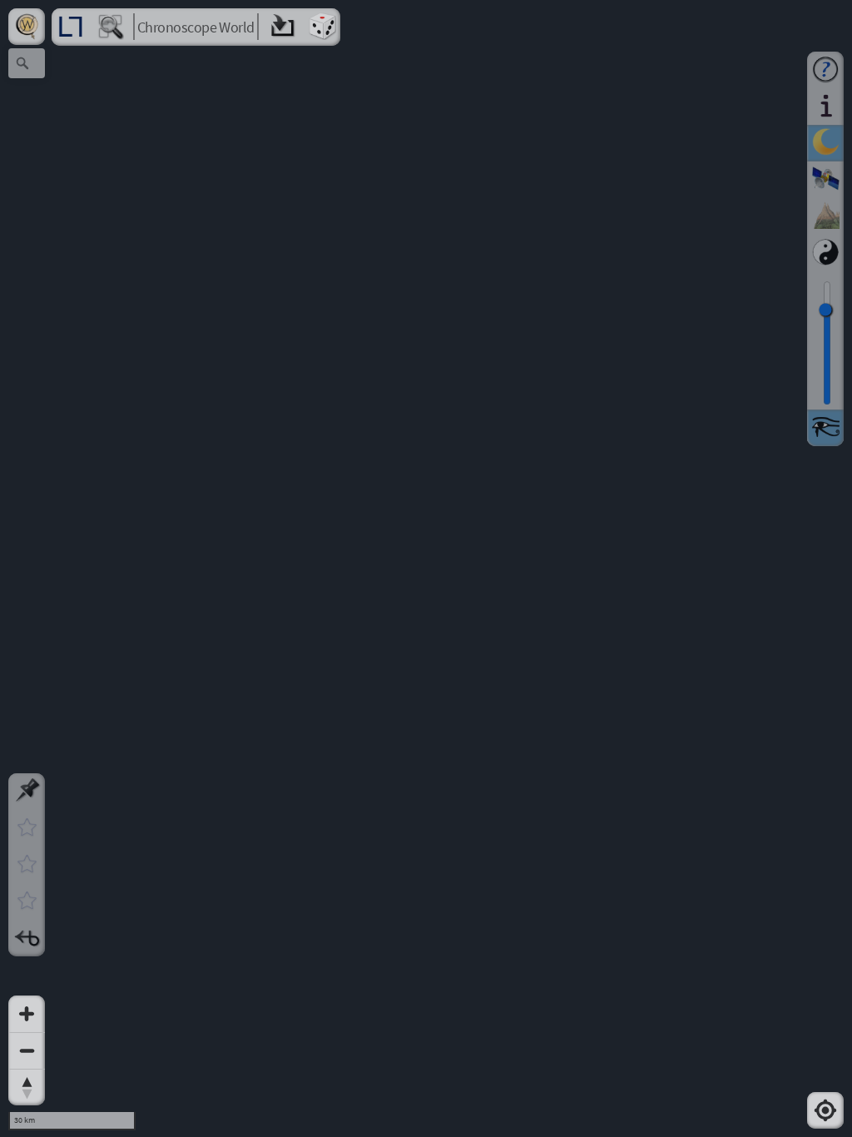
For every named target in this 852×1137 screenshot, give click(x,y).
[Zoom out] (26, 1050)
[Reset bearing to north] (26, 1087)
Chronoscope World (196, 27)
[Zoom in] (26, 1013)
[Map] (426, 568)
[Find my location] (825, 1110)
